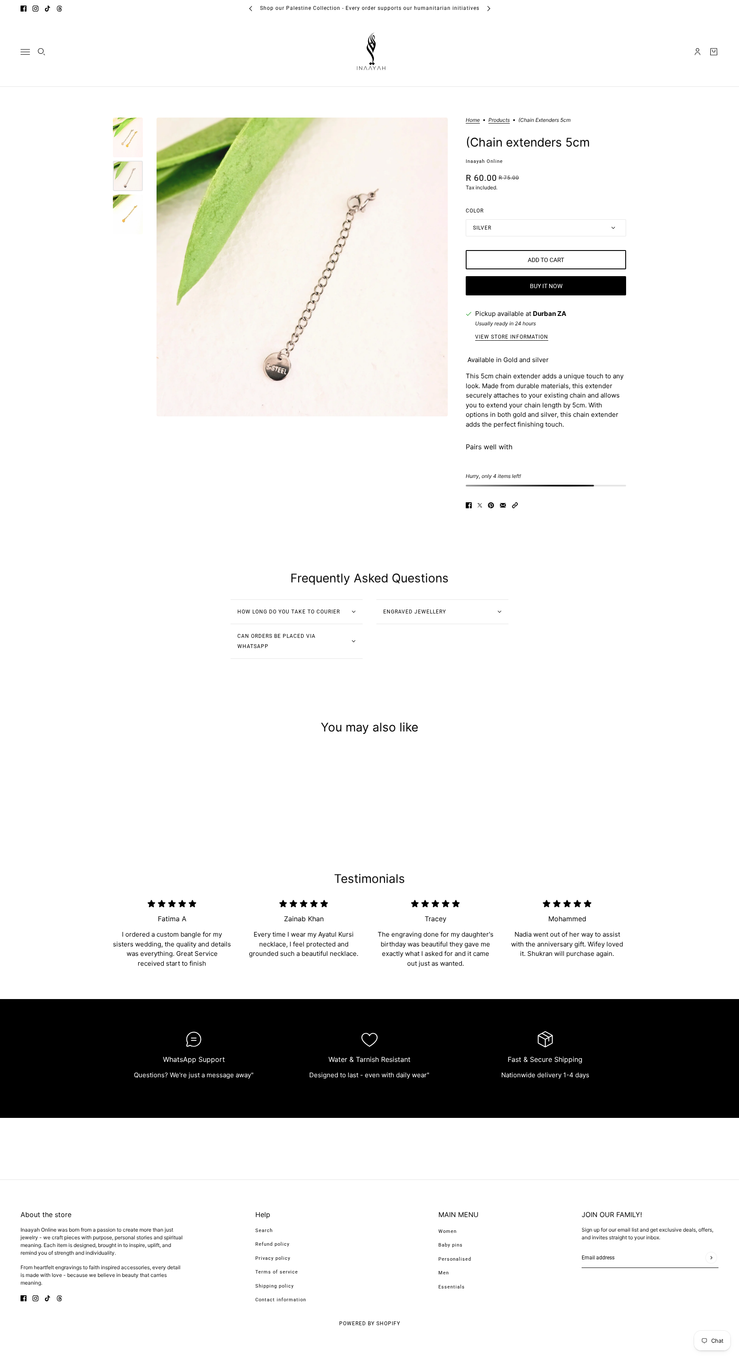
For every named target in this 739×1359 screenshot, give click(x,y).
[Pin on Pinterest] (491, 505)
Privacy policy (272, 1258)
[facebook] (23, 8)
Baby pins (450, 1245)
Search (264, 1230)
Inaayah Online (484, 161)
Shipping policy (274, 1286)
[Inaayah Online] (369, 51)
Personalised (454, 1259)
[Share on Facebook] (468, 505)
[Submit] (711, 1257)
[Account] (697, 51)
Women (447, 1231)
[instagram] (35, 8)
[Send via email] (503, 505)
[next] (489, 8)
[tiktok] (47, 8)
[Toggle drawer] (25, 51)
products (499, 120)
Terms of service (276, 1272)
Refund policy (272, 1244)
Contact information (280, 1300)
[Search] (41, 51)
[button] (514, 505)
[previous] (251, 8)
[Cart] (713, 51)
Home (473, 120)
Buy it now (546, 286)
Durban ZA (549, 314)
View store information (511, 337)
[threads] (59, 8)
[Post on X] (479, 505)
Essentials (451, 1287)
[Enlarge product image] (302, 267)
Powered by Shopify (369, 1324)
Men (443, 1273)
